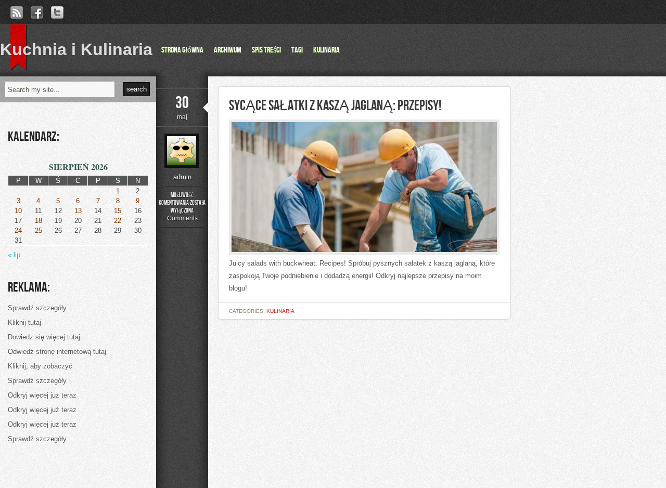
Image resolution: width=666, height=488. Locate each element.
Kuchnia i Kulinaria (76, 49)
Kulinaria (326, 50)
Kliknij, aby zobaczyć (40, 366)
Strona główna (182, 50)
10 (18, 211)
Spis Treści (266, 50)
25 (38, 230)
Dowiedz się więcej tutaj (44, 337)
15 (117, 211)
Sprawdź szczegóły (37, 308)
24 (18, 230)
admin (182, 177)
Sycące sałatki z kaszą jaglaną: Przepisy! (335, 105)
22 (117, 221)
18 (38, 221)
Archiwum (227, 50)
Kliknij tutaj (24, 322)
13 (78, 211)
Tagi (297, 50)
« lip (14, 255)
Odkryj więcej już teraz (42, 395)
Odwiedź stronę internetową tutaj (57, 351)
